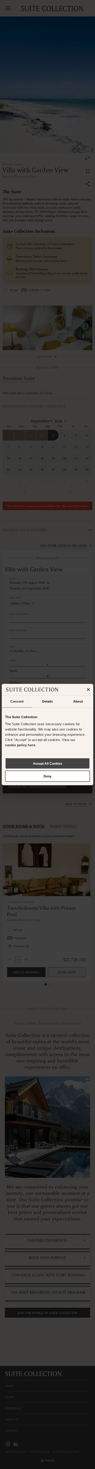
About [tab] (78, 701)
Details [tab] (47, 701)
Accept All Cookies (47, 763)
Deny (47, 776)
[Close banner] (88, 689)
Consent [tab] (17, 701)
